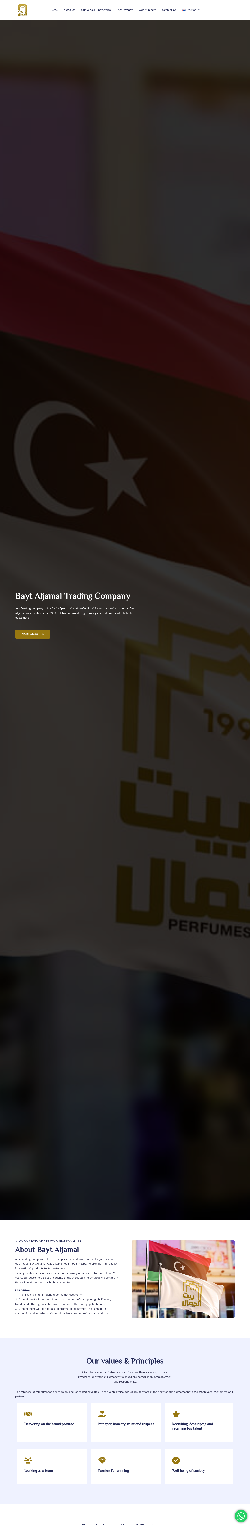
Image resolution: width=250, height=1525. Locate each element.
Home (54, 10)
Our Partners (125, 10)
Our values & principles (96, 10)
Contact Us (169, 10)
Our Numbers (147, 10)
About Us (69, 10)
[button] (198, 10)
